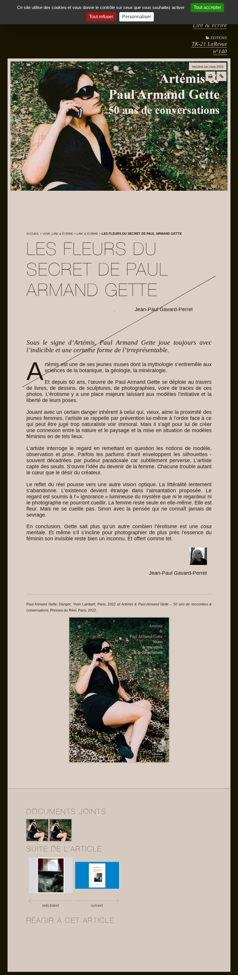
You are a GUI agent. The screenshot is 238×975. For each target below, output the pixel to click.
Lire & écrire (210, 25)
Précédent (50, 905)
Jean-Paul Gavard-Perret (164, 309)
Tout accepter (207, 7)
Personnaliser (136, 16)
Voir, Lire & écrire (58, 233)
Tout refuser (101, 16)
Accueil (32, 233)
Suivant (97, 905)
